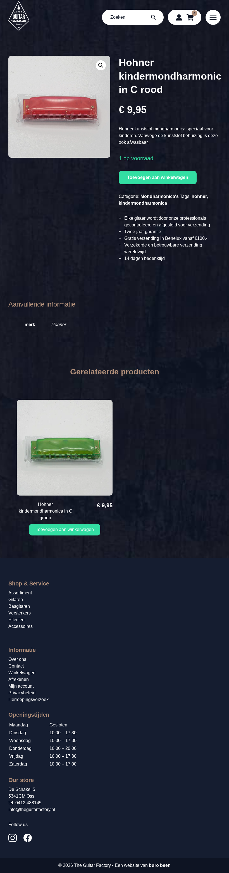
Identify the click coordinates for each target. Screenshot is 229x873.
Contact (16, 666)
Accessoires (20, 626)
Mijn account (21, 686)
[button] (101, 65)
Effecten (16, 619)
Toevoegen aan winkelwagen (157, 177)
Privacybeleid (21, 692)
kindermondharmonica (143, 203)
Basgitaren (19, 606)
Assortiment (20, 592)
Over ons (17, 659)
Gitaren (15, 599)
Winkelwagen (21, 672)
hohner (199, 196)
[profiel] (179, 17)
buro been (160, 865)
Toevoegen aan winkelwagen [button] (65, 529)
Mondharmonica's (159, 196)
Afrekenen (18, 679)
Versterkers (19, 613)
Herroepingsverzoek (28, 699)
